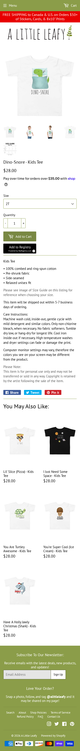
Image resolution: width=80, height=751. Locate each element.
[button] (19, 248)
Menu (13, 5)
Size (6, 196)
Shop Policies (38, 712)
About (22, 712)
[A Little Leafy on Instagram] (49, 724)
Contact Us (53, 717)
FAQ (40, 717)
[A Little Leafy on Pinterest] (72, 724)
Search (10, 712)
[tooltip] (33, 250)
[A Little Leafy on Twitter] (56, 724)
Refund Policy (25, 717)
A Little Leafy (29, 736)
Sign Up (58, 674)
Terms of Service (60, 712)
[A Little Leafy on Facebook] (64, 724)
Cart (73, 5)
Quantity (9, 215)
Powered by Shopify (53, 736)
